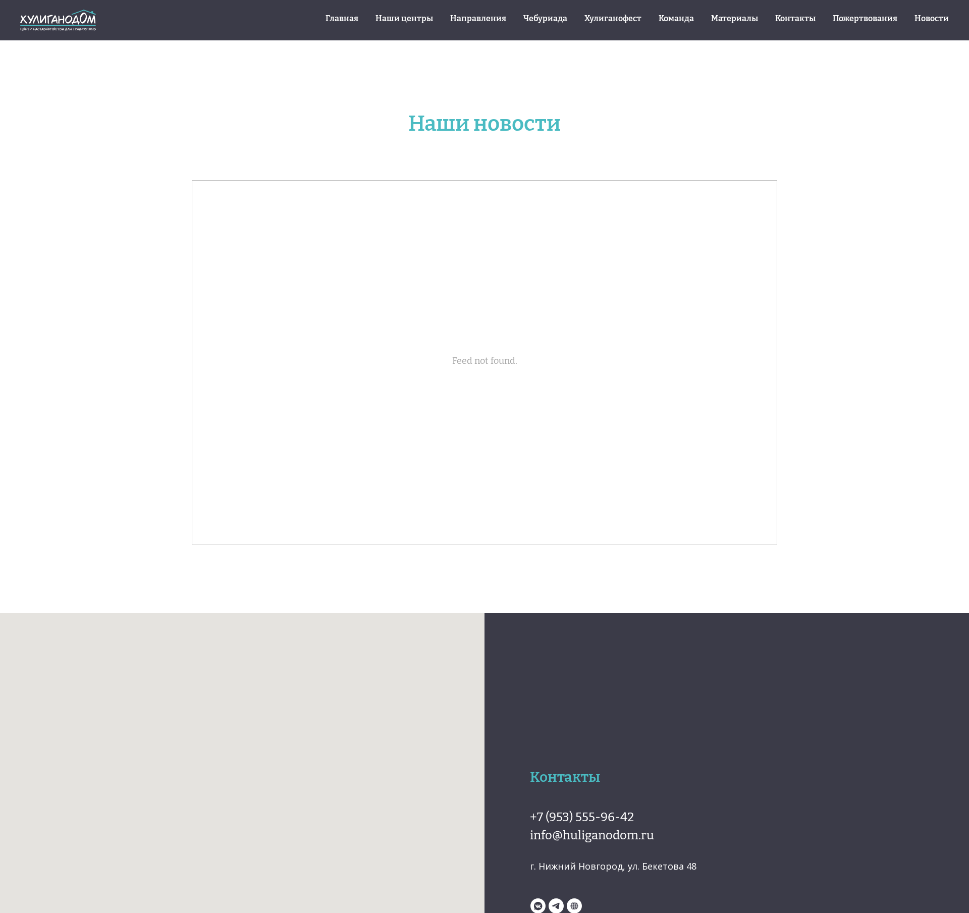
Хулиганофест (612, 17)
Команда (676, 17)
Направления (478, 17)
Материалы (734, 17)
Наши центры (404, 17)
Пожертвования (865, 17)
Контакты (795, 17)
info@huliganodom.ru (592, 834)
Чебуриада (545, 17)
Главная (342, 17)
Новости (931, 17)
